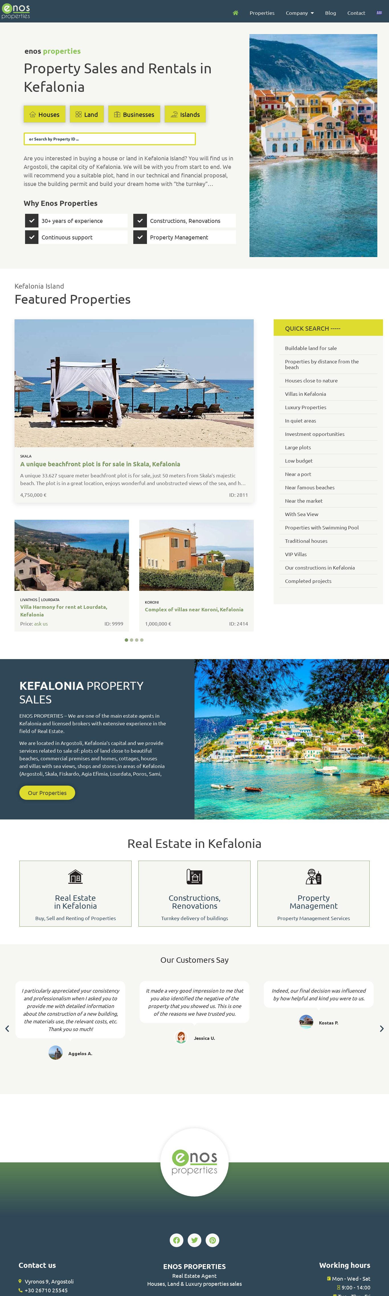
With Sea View (301, 514)
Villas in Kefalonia (305, 394)
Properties (262, 13)
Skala (26, 456)
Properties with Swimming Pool (322, 527)
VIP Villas (296, 554)
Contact (356, 13)
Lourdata (50, 599)
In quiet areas (300, 420)
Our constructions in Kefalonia (320, 567)
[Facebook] (176, 1240)
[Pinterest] (212, 1240)
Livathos (28, 599)
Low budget (299, 460)
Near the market (304, 501)
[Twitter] (194, 1240)
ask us (41, 624)
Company (297, 13)
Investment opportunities (315, 434)
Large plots (298, 447)
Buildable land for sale (311, 348)
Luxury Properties (305, 407)
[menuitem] (379, 12)
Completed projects (308, 581)
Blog (330, 13)
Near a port (298, 474)
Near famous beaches (310, 487)
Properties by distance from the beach (322, 364)
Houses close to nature (311, 380)
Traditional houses (306, 541)
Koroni (152, 602)
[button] (126, 640)
